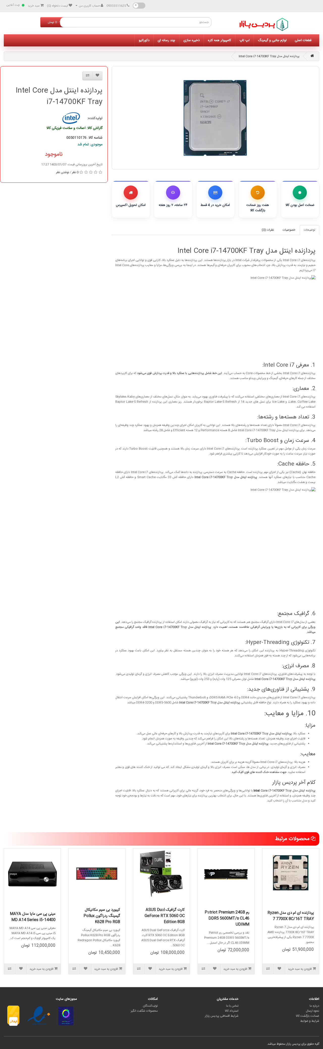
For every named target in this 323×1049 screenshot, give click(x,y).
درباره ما (314, 1005)
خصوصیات (289, 229)
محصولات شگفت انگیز (144, 1010)
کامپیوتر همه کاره (219, 40)
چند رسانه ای (166, 40)
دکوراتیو (144, 40)
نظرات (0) (268, 229)
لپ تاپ (244, 40)
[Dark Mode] (139, 6)
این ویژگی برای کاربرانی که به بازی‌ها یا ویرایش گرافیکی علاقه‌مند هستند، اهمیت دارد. (215, 625)
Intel (257, 790)
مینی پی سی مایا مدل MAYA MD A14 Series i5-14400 (33, 917)
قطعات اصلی (303, 40)
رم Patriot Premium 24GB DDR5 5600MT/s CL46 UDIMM (227, 918)
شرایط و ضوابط (309, 1021)
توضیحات (309, 229)
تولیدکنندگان (150, 1005)
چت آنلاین (13, 5)
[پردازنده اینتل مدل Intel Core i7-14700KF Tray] (215, 118)
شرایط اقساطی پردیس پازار (221, 1015)
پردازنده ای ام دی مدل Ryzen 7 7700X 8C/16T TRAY (290, 916)
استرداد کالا (231, 1010)
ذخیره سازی (191, 40)
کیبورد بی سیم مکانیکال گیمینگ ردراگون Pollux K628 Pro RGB (102, 916)
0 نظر (75, 172)
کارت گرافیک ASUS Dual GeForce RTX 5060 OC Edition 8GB (165, 916)
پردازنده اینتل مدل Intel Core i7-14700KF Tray (269, 56)
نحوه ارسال (312, 1010)
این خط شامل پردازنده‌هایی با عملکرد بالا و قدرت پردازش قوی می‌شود (179, 373)
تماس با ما (232, 1005)
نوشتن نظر (62, 172)
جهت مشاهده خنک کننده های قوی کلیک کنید (259, 772)
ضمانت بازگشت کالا (307, 1015)
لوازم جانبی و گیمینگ (272, 40)
